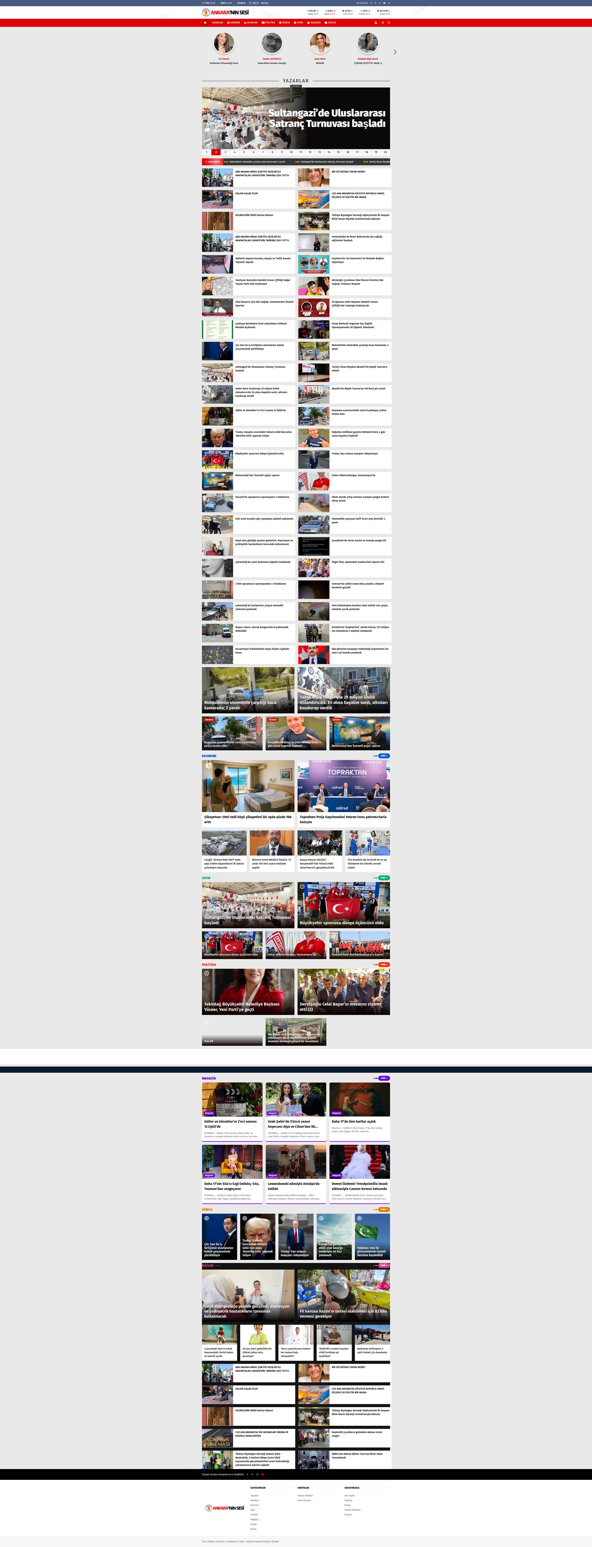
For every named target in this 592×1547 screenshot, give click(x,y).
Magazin (316, 22)
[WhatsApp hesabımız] (389, 3)
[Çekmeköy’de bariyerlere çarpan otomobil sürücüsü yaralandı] (217, 620)
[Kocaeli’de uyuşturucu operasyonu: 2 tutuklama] (217, 511)
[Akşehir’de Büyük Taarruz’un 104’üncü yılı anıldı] (313, 403)
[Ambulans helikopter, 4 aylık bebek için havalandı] (372, 1334)
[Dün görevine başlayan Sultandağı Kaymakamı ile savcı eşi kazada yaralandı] (313, 663)
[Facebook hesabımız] (371, 3)
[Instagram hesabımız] (380, 3)
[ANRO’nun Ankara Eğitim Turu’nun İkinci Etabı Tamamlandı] (313, 1468)
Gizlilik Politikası (353, 1510)
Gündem (235, 22)
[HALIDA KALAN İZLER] (217, 208)
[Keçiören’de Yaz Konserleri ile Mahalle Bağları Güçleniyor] (313, 273)
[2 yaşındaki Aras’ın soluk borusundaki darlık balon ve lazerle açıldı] (219, 1334)
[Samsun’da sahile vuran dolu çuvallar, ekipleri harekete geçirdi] (313, 598)
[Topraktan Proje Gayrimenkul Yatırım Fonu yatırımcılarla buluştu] (344, 786)
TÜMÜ (296, 86)
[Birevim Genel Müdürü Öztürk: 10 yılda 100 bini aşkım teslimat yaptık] (272, 843)
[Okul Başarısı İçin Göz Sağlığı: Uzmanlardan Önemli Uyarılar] (217, 316)
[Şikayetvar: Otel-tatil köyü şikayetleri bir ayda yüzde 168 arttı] (248, 786)
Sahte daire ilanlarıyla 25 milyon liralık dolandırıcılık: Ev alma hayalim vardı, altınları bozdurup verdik (344, 162)
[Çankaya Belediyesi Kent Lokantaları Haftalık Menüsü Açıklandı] (217, 338)
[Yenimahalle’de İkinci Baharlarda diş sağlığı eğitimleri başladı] (313, 251)
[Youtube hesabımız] (384, 3)
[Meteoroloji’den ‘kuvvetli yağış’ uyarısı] (217, 489)
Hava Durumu (304, 1500)
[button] (206, 22)
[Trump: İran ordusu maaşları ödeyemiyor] (313, 468)
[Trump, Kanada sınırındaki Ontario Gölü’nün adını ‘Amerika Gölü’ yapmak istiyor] (217, 446)
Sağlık (332, 22)
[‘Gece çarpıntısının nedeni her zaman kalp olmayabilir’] (296, 1334)
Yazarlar (217, 22)
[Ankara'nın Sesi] (225, 15)
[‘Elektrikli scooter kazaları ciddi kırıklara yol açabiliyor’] (334, 1334)
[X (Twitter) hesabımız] (375, 3)
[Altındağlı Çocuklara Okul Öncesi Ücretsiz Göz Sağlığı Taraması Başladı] (313, 294)
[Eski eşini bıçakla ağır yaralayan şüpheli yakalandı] (217, 533)
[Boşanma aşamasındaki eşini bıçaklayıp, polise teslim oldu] (313, 424)
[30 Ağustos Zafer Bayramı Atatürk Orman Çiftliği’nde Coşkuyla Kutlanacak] (313, 316)
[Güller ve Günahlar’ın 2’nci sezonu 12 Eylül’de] (217, 424)
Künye (254, 1529)
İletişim (348, 1514)
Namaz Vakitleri (305, 1495)
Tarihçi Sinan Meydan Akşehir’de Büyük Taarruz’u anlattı (251, 162)
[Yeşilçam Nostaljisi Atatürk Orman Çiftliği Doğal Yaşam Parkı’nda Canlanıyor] (217, 294)
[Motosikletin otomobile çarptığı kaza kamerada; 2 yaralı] (313, 359)
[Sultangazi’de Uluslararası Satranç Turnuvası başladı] (217, 381)
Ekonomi (252, 22)
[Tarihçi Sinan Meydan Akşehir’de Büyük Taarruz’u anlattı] (313, 381)
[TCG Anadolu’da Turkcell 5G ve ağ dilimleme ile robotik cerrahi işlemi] (367, 843)
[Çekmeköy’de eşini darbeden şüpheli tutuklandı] (217, 576)
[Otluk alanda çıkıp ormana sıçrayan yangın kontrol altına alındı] (313, 511)
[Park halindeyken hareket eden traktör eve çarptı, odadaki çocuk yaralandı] (313, 620)
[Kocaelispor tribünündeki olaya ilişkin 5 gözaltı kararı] (217, 663)
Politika (270, 22)
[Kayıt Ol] (376, 22)
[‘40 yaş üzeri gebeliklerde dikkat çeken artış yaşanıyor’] (257, 1334)
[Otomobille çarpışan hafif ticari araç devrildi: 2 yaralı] (313, 533)
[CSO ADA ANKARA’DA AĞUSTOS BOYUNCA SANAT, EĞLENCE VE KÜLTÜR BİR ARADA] (313, 208)
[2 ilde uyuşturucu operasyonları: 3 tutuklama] (217, 598)
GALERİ (210, 3)
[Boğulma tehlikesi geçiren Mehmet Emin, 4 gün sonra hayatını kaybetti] (313, 446)
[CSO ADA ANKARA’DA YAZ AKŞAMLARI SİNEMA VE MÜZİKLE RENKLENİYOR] (217, 1446)
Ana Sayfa (349, 1495)
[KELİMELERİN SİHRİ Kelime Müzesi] (217, 229)
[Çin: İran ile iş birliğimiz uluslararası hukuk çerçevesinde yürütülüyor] (217, 359)
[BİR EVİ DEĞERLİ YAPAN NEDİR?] (313, 186)
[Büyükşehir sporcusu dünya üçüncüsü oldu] (217, 468)
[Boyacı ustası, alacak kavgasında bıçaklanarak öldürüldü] (217, 641)
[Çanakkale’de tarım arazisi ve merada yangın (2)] (313, 555)
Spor (300, 22)
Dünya (286, 22)
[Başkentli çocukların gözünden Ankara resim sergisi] (313, 1446)
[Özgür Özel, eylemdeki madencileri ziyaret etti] (313, 576)
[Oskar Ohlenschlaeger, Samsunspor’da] (313, 489)
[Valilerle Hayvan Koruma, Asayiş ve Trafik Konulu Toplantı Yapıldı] (217, 273)
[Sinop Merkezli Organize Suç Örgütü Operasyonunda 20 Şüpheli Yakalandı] (313, 338)
